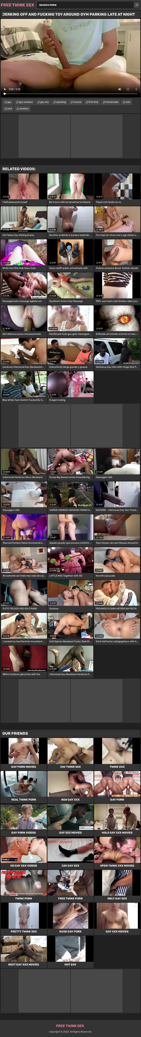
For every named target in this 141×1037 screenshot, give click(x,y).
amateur (24, 108)
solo (128, 102)
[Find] (137, 5)
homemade (112, 102)
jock (9, 108)
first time (93, 102)
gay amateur (26, 102)
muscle (77, 102)
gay (9, 102)
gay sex (44, 102)
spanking (61, 102)
